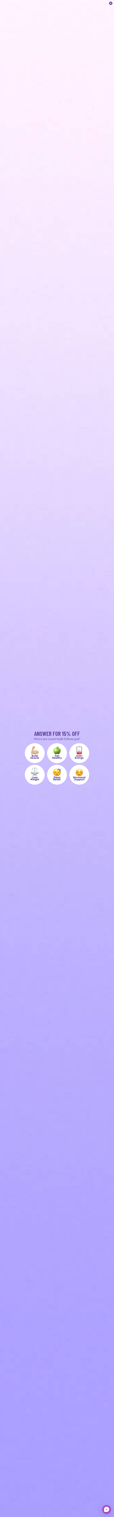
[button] (34, 753)
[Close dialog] (110, 3)
